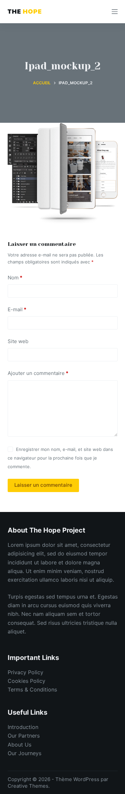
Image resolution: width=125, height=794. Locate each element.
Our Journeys (24, 753)
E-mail (17, 309)
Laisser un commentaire (43, 485)
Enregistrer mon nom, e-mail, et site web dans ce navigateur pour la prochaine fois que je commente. (60, 458)
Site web (18, 341)
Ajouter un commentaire (38, 373)
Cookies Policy (26, 681)
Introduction (23, 727)
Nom (15, 277)
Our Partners (24, 735)
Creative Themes (28, 786)
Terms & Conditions (32, 689)
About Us (19, 744)
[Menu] (115, 12)
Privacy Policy (25, 672)
